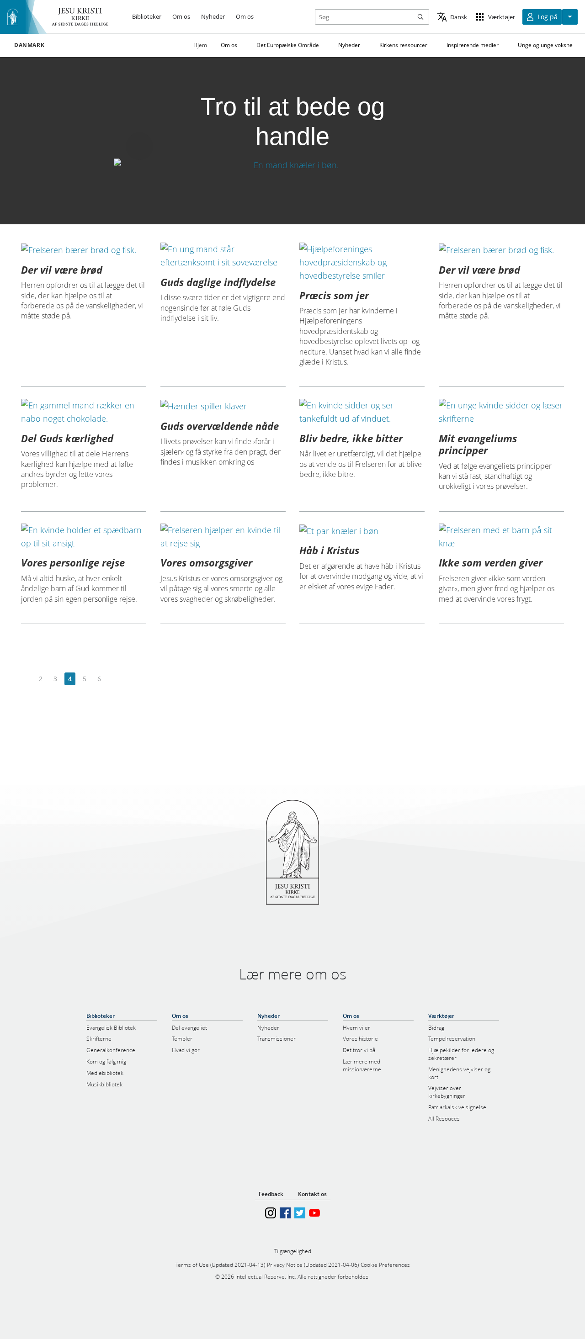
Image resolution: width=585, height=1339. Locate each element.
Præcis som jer (334, 295)
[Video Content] (292, 165)
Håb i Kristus (329, 550)
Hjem (200, 45)
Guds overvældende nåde (219, 426)
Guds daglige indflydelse (218, 282)
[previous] (26, 679)
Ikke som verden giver (490, 562)
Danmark (29, 45)
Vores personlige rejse (73, 562)
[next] (113, 679)
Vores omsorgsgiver (206, 562)
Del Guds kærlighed (67, 438)
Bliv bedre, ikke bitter (351, 438)
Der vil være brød (61, 269)
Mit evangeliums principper (478, 444)
